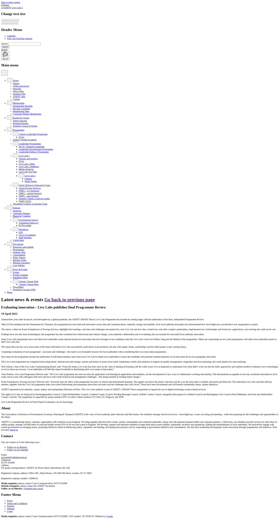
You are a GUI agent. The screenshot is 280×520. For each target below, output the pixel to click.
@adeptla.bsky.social (33, 488)
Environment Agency (28, 220)
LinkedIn (11, 36)
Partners (16, 208)
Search (4, 43)
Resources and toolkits (23, 247)
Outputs (28, 178)
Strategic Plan (19, 94)
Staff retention (25, 237)
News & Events (20, 269)
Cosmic (109, 516)
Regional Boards (20, 123)
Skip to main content (10, 2)
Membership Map (21, 111)
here (70, 402)
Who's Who (18, 91)
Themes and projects (28, 158)
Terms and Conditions (17, 503)
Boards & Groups (21, 118)
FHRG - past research (29, 196)
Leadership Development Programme (36, 149)
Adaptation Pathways (28, 223)
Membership (18, 103)
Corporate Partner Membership (27, 114)
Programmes (18, 130)
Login (10, 511)
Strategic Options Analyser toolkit (34, 198)
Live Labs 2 (24, 156)
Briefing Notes (19, 260)
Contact (16, 99)
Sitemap (10, 508)
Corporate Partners (21, 213)
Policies (10, 506)
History (16, 83)
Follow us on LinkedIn (17, 450)
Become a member (21, 108)
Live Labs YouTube (28, 172)
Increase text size (10, 23)
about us (14, 430)
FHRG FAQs (25, 201)
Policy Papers (19, 257)
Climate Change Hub (28, 281)
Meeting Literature (21, 263)
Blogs (9, 292)
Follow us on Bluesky (17, 447)
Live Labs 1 (30, 176)
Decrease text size (10, 20)
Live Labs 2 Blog (27, 164)
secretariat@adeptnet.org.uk (14, 457)
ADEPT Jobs (19, 96)
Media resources (26, 169)
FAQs (21, 137)
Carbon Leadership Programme (33, 134)
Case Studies (19, 265)
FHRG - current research (30, 193)
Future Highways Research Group (34, 185)
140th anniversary (21, 86)
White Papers (30, 181)
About (16, 80)
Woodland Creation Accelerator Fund (30, 204)
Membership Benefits (23, 106)
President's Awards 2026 (24, 289)
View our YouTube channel (19, 38)
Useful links (18, 240)
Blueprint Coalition (21, 216)
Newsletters (18, 287)
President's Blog (20, 277)
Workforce (23, 229)
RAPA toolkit (25, 225)
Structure (17, 88)
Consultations (19, 255)
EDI (21, 232)
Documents (18, 244)
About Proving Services (30, 188)
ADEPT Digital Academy (25, 140)
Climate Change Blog (29, 284)
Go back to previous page (69, 299)
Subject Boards (20, 121)
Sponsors (17, 211)
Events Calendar (20, 275)
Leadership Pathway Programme (34, 152)
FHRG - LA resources (29, 191)
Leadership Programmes (30, 143)
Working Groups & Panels (25, 126)
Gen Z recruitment (27, 235)
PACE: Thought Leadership (31, 146)
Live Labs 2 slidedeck (29, 166)
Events (16, 272)
